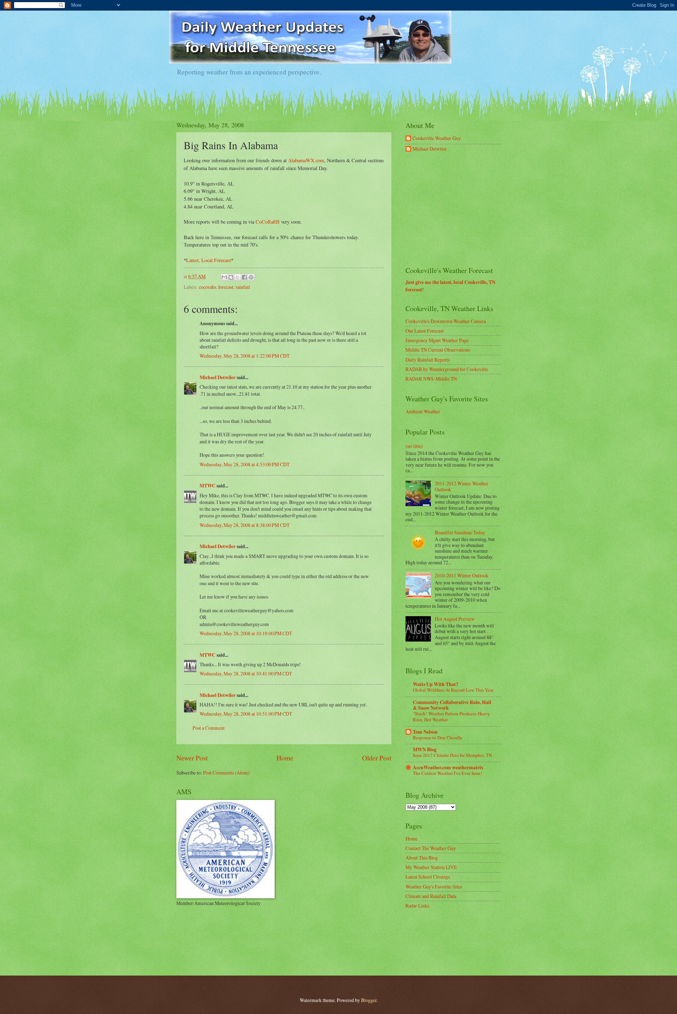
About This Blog (421, 857)
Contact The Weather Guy (430, 848)
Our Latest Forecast (424, 330)
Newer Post (192, 757)
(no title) (414, 446)
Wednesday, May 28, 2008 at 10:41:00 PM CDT (246, 673)
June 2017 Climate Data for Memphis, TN (452, 755)
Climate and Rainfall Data (430, 896)
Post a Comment (209, 727)
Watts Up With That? (435, 684)
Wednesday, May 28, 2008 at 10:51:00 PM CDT (246, 713)
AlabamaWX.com (306, 160)
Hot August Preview (455, 618)
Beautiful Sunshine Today (460, 532)
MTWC (207, 485)
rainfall (243, 287)
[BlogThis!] (230, 277)
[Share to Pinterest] (251, 277)
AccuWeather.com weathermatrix (448, 767)
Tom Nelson (425, 731)
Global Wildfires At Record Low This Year (453, 690)
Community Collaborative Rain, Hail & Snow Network (452, 705)
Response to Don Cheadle (437, 737)
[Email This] (224, 277)
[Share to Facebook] (244, 277)
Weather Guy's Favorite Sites (433, 886)
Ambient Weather (422, 411)
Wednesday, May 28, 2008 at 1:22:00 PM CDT (244, 355)
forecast (225, 287)
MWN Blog (425, 749)
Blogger (369, 1000)
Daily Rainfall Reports (427, 359)
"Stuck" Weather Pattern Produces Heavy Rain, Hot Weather (451, 716)
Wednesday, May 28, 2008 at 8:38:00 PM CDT (244, 525)
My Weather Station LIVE (431, 867)
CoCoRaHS (268, 221)
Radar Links (417, 905)
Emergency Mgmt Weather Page (437, 340)
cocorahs (207, 287)
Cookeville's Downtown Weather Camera (445, 321)
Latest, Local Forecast (208, 260)
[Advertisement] (458, 209)
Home (284, 757)
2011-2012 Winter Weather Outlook (461, 486)
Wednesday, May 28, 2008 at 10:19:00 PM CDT (246, 633)
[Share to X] (237, 277)
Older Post (376, 757)
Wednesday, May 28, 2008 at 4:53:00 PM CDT (244, 464)
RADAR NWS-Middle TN (431, 378)
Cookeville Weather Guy (437, 138)
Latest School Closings (427, 876)
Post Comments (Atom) (226, 772)
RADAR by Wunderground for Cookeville (446, 369)
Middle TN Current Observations (437, 349)
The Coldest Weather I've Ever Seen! (447, 773)
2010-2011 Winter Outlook (461, 575)
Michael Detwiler (218, 377)
